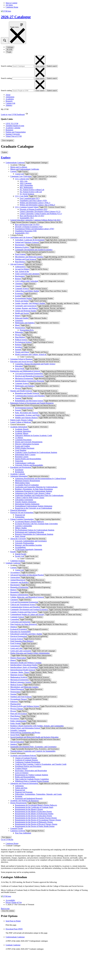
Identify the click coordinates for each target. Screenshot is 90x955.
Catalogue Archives (17, 561)
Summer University (13, 134)
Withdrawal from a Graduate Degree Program (32, 781)
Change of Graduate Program (26, 758)
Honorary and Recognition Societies (28, 545)
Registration (19, 472)
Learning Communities (23, 526)
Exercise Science (16, 639)
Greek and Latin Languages (20, 651)
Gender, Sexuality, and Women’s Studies (30, 303)
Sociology (18, 347)
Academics (10, 99)
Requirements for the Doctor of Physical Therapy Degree (36, 824)
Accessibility (10, 900)
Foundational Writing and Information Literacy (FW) (34, 229)
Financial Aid (20, 515)
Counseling (14, 619)
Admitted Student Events (15, 126)
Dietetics (13, 627)
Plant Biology (20, 262)
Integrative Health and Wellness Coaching (25, 663)
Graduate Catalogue (13, 563)
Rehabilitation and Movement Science (29, 401)
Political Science (21, 340)
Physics (18, 335)
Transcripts (19, 461)
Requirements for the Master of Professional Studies (34, 814)
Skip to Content (11, 3)
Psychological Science (23, 342)
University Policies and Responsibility (29, 465)
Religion (18, 345)
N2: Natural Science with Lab (31, 192)
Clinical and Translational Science (22, 605)
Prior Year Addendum (23, 833)
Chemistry (19, 284)
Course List (19, 174)
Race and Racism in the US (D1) (32, 216)
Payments (18, 796)
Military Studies (21, 528)
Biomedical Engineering (19, 587)
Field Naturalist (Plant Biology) (22, 641)
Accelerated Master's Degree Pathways (29, 522)
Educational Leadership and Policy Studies (26, 634)
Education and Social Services (21, 362)
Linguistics (19, 320)
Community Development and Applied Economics (33, 250)
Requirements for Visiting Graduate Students (31, 775)
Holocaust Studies (21, 318)
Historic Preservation (18, 658)
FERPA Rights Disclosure (24, 448)
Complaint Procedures (23, 440)
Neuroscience (20, 328)
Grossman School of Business (21, 359)
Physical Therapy (16, 709)
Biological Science (22, 247)
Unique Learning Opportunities (22, 519)
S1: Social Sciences (27, 194)
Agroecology (15, 577)
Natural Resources (17, 689)
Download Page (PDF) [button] (14, 929)
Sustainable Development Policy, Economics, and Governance (33, 747)
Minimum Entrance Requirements (27, 481)
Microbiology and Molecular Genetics (29, 257)
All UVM (9, 49)
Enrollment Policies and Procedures (28, 766)
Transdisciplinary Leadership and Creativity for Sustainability (33, 751)
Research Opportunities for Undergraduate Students (34, 534)
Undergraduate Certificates (25, 463)
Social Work (19, 369)
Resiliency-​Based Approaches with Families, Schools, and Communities (37, 726)
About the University (18, 539)
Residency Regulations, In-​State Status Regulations (34, 489)
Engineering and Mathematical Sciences (25, 371)
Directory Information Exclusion (27, 444)
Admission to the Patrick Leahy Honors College (33, 493)
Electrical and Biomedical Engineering (29, 376)
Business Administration (19, 595)
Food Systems (20, 254)
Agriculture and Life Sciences (21, 237)
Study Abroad (20, 536)
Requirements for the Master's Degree (29, 809)
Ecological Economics (18, 629)
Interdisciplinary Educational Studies (23, 665)
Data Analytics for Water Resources (23, 624)
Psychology (14, 718)
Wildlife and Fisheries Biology (26, 418)
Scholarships (19, 517)
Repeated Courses (21, 457)
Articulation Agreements (24, 500)
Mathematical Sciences (18, 677)
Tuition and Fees (21, 788)
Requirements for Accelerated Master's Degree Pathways (36, 805)
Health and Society (22, 313)
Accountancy (15, 572)
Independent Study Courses (25, 455)
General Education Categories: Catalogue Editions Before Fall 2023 (35, 220)
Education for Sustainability (20, 632)
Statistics (13, 744)
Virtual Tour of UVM (14, 136)
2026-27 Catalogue (16, 17)
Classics (18, 286)
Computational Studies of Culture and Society (27, 614)
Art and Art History (22, 269)
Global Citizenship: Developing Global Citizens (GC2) (40, 211)
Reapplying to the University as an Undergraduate (33, 508)
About (8, 95)
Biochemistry (20, 245)
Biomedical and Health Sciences (27, 393)
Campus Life (10, 103)
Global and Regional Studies (25, 311)
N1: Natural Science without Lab (32, 190)
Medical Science (16, 685)
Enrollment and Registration (20, 467)
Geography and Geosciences (25, 306)
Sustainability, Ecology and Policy (27, 415)
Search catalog (6, 66)
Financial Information (18, 510)
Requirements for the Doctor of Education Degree (33, 816)
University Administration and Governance (31, 541)
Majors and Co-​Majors (18, 167)
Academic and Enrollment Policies (23, 756)
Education (18, 366)
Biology (18, 279)
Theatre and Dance (22, 352)
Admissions (10, 97)
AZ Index (9, 5)
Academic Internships (23, 431)
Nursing (18, 398)
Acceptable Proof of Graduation (27, 485)
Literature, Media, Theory (19, 672)
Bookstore (9, 130)
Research (9, 101)
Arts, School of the (22, 271)
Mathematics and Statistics (24, 323)
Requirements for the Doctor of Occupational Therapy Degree (38, 820)
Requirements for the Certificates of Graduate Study (34, 807)
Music (17, 325)
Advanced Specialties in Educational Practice (27, 575)
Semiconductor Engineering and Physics (25, 732)
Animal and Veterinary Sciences (27, 242)
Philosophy (19, 332)
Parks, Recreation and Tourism (26, 413)
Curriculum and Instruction (20, 622)
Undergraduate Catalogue (15, 163)
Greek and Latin (16, 648)
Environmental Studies (23, 298)
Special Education (17, 742)
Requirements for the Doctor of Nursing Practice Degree (36, 818)
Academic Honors (21, 429)
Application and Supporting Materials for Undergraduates (36, 487)
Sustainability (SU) (27, 218)
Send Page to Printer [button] (13, 921)
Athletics (9, 105)
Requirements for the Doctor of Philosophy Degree (34, 822)
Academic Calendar (13, 128)
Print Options (6, 837)
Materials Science (16, 675)
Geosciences (15, 646)
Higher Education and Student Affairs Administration (30, 653)
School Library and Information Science (25, 728)
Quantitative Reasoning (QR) (26, 231)
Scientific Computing (18, 730)
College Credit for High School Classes (29, 498)
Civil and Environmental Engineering (29, 373)
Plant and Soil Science (18, 714)
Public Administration (18, 721)
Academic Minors (21, 433)
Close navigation (7, 140)
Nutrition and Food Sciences (25, 259)
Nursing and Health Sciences (21, 391)
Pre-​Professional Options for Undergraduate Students (34, 530)
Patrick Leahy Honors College (21, 420)
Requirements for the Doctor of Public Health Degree (34, 826)
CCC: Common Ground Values (26, 207)
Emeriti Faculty (20, 554)
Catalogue (10, 47)
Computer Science (22, 288)
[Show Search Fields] (4, 40)
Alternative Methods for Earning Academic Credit (33, 435)
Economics (19, 293)
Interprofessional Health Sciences (22, 670)
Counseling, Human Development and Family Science (35, 364)
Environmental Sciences (24, 408)
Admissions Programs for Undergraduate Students (33, 491)
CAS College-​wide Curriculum (26, 281)
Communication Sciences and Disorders (30, 396)
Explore (6, 157)
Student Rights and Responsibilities (28, 459)
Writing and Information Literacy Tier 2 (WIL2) (37, 205)
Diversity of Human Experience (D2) (33, 209)
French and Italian (21, 301)
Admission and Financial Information (24, 783)
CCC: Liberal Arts (22, 179)
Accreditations (20, 547)
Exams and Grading (22, 446)
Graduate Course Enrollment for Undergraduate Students (36, 452)
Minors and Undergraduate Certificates (24, 169)
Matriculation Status (22, 483)
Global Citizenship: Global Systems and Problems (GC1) (41, 214)
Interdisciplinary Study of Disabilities (24, 667)
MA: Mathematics (26, 187)
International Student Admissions (27, 504)
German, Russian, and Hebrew (26, 308)
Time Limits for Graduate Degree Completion (32, 779)
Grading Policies (21, 768)
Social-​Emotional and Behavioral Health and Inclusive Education (34, 737)
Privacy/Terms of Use (14, 902)
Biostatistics (14, 592)
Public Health (15, 723)
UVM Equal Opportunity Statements (28, 549)
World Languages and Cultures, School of (30, 354)
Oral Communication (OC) (30, 198)
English (18, 296)
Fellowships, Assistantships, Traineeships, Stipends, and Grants (38, 794)
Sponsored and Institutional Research (28, 798)
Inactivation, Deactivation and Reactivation (31, 771)
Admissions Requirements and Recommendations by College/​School (40, 478)
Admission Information (18, 476)
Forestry (18, 410)
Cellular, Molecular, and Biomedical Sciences (27, 597)
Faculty (13, 552)
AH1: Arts (23, 181)
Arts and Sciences (17, 264)
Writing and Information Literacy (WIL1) (35, 203)
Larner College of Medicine (20, 422)
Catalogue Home (12, 7)
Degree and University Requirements (28, 442)
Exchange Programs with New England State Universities (36, 524)
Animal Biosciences (17, 580)
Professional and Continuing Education (29, 532)
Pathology (14, 702)
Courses (13, 171)
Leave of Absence (21, 773)
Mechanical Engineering (24, 378)
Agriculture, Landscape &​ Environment (29, 240)
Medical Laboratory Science (20, 682)
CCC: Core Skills (21, 196)
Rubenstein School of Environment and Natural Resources (32, 403)
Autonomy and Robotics (19, 582)
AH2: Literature (26, 183)
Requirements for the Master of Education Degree (33, 811)
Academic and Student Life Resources (24, 801)
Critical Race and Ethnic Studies (27, 291)
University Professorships (24, 543)
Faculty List (19, 556)
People (9, 52)
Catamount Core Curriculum (20, 176)
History (18, 316)
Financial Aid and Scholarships (21, 512)
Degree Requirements (18, 803)
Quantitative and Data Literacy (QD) (33, 201)
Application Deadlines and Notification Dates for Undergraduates (39, 495)
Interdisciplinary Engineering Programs (29, 381)
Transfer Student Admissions (25, 502)
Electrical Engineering (18, 636)
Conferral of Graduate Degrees (26, 760)
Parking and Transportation (16, 132)
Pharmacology (15, 704)
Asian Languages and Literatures (27, 274)
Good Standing (20, 450)
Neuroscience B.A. (27, 330)
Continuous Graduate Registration (27, 762)
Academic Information (18, 427)
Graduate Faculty (16, 828)
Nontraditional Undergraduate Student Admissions (33, 506)
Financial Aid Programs (23, 792)
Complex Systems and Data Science (23, 612)
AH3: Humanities (26, 185)
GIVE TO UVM (12, 124)
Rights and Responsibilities (25, 777)
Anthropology (20, 267)
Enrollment (19, 470)
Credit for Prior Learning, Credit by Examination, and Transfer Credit (40, 764)
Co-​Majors (19, 438)
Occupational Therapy (18, 699)
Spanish (18, 350)
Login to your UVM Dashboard (13, 114)
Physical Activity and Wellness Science (24, 706)
